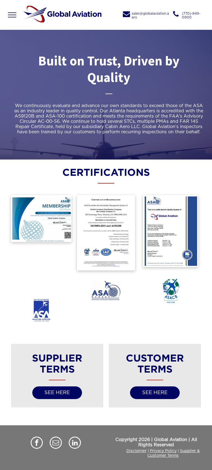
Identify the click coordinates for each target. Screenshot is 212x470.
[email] (56, 443)
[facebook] (37, 443)
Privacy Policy (163, 451)
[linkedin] (75, 443)
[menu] (12, 15)
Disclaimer (136, 451)
